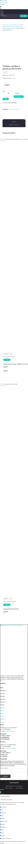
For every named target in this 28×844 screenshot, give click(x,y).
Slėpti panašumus (5, 796)
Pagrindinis (2, 690)
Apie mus (2, 693)
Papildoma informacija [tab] (14, 124)
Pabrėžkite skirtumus (6, 799)
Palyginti (6, 99)
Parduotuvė (2, 702)
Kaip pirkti (2, 699)
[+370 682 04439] (0, 8)
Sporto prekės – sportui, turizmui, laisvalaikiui (13, 24)
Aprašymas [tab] (14, 121)
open (4, 31)
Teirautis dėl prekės (18, 96)
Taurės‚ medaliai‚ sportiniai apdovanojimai (12, 26)
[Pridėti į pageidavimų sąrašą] (5, 72)
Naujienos (2, 704)
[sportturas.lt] (5, 2)
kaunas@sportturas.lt (10, 731)
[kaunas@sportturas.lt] (0, 6)
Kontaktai (2, 696)
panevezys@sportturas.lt (10, 748)
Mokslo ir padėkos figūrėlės (9, 28)
